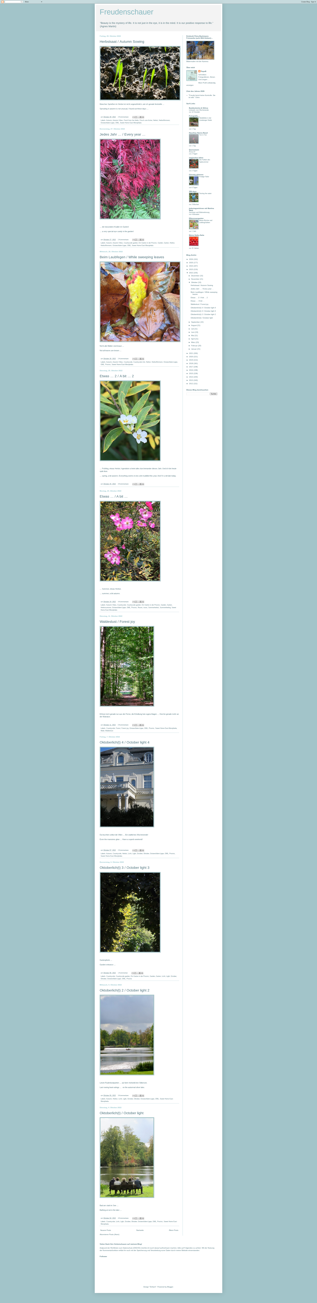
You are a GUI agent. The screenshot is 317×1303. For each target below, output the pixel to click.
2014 (191, 377)
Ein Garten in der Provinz (148, 243)
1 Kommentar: (123, 973)
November (195, 279)
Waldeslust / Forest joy (117, 622)
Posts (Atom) (114, 1234)
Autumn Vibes (118, 120)
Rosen (140, 607)
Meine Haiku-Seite (196, 235)
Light (134, 853)
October (140, 853)
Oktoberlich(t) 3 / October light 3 (124, 868)
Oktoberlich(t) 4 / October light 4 (124, 742)
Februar (194, 346)
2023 (191, 269)
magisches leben (196, 158)
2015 (191, 373)
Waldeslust (109, 731)
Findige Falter (204, 177)
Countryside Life (139, 362)
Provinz (108, 364)
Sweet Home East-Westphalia (130, 123)
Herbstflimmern (164, 120)
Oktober (146, 853)
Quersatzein (194, 150)
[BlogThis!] (136, 117)
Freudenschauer (126, 12)
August (194, 325)
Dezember (195, 276)
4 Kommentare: (123, 484)
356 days (193, 191)
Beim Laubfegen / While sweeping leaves (132, 257)
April (193, 339)
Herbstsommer (106, 607)
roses (145, 607)
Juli (192, 329)
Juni (193, 332)
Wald (102, 731)
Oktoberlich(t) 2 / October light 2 (124, 990)
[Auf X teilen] (138, 117)
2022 (191, 273)
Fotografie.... (194, 116)
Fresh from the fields (131, 120)
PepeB (203, 71)
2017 (191, 367)
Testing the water (205, 193)
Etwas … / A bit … (114, 496)
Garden (160, 243)
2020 (191, 357)
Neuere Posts (105, 1230)
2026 (191, 259)
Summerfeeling (165, 607)
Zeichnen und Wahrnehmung (199, 212)
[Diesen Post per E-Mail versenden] (133, 117)
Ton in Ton (203, 135)
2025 (191, 263)
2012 (191, 384)
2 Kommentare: (123, 117)
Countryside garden (131, 243)
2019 (191, 360)
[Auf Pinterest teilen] (143, 117)
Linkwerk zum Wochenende (199, 110)
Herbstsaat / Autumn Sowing (122, 41)
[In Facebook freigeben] (140, 117)
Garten (166, 243)
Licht (130, 853)
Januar (194, 349)
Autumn (109, 120)
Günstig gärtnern (196, 175)
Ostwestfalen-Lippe (107, 123)
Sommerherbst (153, 607)
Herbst (155, 120)
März (193, 342)
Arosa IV (192, 152)
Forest (118, 728)
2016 (191, 370)
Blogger (170, 1287)
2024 (191, 266)
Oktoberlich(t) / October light (122, 1113)
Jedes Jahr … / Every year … (122, 134)
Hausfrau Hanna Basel (198, 133)
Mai (193, 335)
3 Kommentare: (123, 725)
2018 (191, 363)
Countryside (128, 362)
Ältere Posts (173, 1230)
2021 (191, 353)
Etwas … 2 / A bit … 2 (117, 376)
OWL (117, 123)
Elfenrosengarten (196, 218)
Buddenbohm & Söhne (198, 108)
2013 (191, 380)
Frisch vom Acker (146, 120)
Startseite (140, 1230)
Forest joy (125, 728)
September (195, 322)
